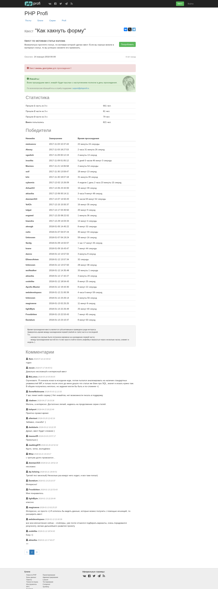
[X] (130, 29)
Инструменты (31, 584)
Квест (180, 4)
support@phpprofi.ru (80, 88)
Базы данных (31, 577)
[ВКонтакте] (125, 29)
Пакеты (29, 580)
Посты (28, 20)
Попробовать (127, 44)
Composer (46, 584)
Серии (52, 20)
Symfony (46, 587)
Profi (64, 20)
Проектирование (49, 575)
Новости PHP (31, 575)
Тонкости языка (32, 582)
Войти (191, 4)
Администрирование (50, 577)
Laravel (45, 580)
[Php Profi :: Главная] (32, 3)
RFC (28, 587)
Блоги (40, 20)
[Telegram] (134, 29)
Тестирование (48, 582)
